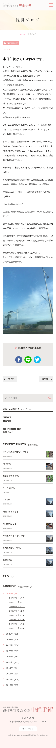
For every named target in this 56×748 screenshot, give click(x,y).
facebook (18, 359)
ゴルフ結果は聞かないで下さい (17, 452)
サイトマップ (28, 729)
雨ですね (7, 464)
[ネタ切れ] (49, 501)
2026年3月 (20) (17, 619)
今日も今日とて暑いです (14, 536)
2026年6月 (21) (17, 606)
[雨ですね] (49, 466)
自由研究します (10, 524)
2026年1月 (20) (17, 628)
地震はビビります (11, 511)
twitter (37, 359)
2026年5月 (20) (17, 611)
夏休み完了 (8, 560)
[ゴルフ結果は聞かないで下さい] (49, 454)
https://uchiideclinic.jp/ (13, 204)
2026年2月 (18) (17, 624)
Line (28, 359)
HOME (22, 34)
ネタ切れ (7, 499)
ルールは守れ (9, 488)
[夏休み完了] (49, 562)
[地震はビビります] (49, 513)
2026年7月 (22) (17, 602)
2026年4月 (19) (17, 615)
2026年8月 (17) (17, 598)
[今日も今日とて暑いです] (49, 538)
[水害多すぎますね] (49, 478)
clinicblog (12, 43)
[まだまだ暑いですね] (49, 550)
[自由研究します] (49, 526)
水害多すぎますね (11, 476)
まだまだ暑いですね (12, 548)
